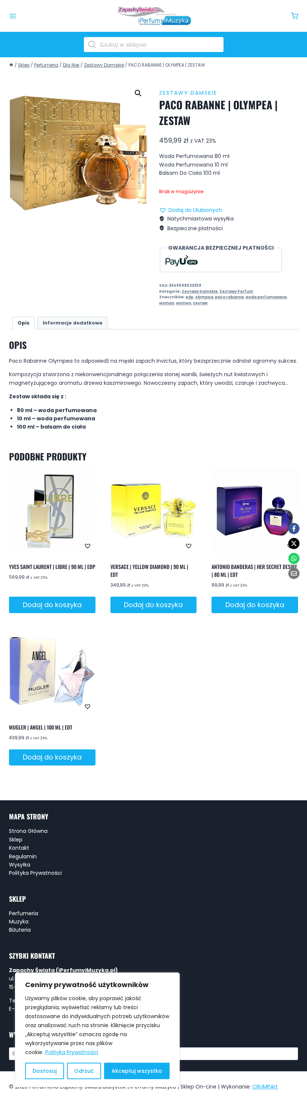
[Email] (294, 573)
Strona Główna (28, 831)
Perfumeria (23, 913)
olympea (204, 297)
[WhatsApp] (294, 558)
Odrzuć (84, 1071)
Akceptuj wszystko (137, 1071)
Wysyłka (19, 864)
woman (166, 303)
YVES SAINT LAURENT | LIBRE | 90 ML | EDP (52, 566)
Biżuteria (20, 930)
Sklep (15, 839)
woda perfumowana (266, 297)
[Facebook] (294, 528)
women (183, 303)
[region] (97, 1029)
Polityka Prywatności (71, 1052)
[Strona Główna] (11, 65)
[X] (294, 543)
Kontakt (19, 848)
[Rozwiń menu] (12, 16)
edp (189, 297)
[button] (138, 93)
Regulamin (23, 856)
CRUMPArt (265, 1086)
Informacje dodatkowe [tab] (73, 323)
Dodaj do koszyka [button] (52, 604)
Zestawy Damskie (188, 93)
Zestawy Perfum (236, 291)
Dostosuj (45, 1071)
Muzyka (18, 921)
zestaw (200, 303)
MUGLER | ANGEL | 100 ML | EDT (40, 727)
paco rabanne (229, 297)
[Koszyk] (294, 15)
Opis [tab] (24, 323)
